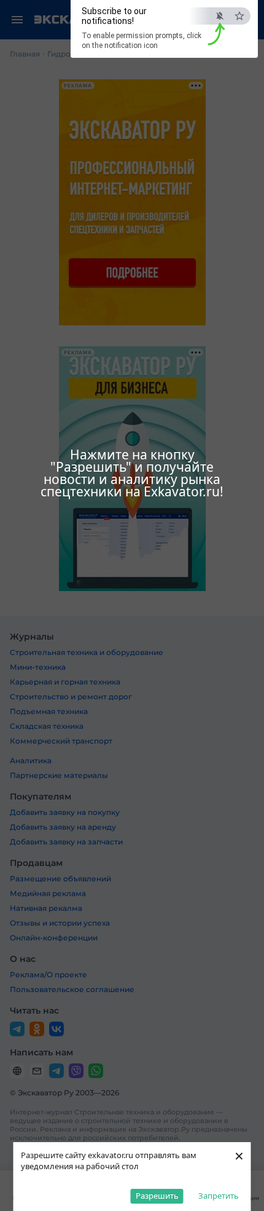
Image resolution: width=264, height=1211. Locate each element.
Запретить (218, 1195)
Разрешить (157, 1195)
